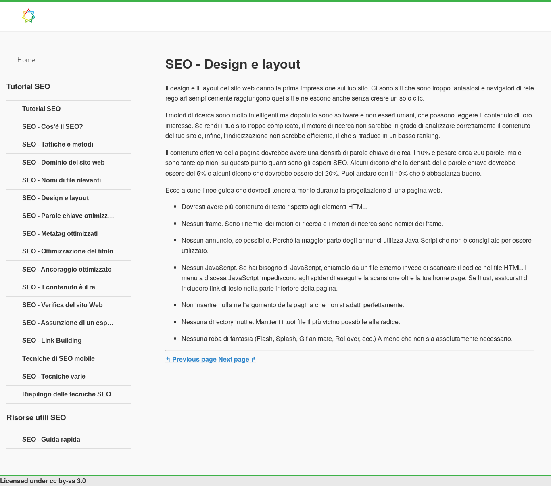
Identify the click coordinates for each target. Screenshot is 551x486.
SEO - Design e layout (55, 198)
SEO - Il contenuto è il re (58, 287)
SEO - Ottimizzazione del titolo (67, 251)
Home (26, 59)
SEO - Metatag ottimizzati (60, 233)
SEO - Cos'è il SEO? (52, 126)
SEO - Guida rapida (51, 439)
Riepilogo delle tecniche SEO (66, 394)
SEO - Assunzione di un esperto (70, 322)
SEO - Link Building (52, 340)
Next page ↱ (237, 359)
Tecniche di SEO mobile (58, 358)
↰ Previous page (191, 359)
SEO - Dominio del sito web (63, 162)
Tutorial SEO (41, 108)
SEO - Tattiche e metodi (57, 144)
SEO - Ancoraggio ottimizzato (67, 269)
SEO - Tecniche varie (54, 376)
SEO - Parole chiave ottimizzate (69, 215)
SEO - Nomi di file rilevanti (61, 180)
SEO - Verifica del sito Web (62, 305)
